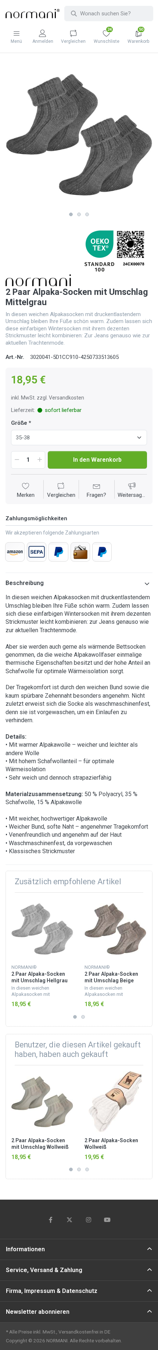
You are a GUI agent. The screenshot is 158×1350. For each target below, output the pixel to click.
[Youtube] (108, 1220)
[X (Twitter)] (69, 1220)
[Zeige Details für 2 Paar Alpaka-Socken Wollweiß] (115, 1101)
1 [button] (71, 214)
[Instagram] (88, 1220)
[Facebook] (51, 1220)
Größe (19, 423)
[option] (79, 135)
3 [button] (87, 214)
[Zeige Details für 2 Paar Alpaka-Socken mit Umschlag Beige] (115, 929)
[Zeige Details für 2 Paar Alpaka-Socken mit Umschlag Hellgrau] (42, 929)
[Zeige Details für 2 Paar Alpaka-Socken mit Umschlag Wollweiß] (42, 1101)
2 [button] (79, 214)
